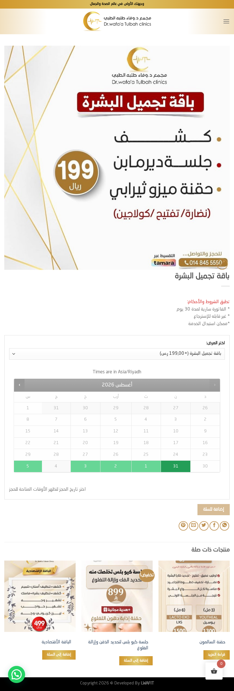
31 (175, 466)
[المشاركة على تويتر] (204, 526)
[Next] (4, 618)
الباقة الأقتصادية (56, 642)
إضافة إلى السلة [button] (136, 660)
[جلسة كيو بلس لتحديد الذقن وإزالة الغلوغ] (117, 596)
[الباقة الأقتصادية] (40, 596)
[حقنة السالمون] (194, 596)
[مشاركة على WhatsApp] (224, 526)
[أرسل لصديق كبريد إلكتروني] (193, 526)
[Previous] (229, 618)
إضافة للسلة (213, 509)
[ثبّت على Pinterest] (183, 526)
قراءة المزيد (216, 654)
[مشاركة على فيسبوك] (214, 526)
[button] (16, 674)
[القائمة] (226, 21)
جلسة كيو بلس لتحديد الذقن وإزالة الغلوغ (118, 645)
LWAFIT (147, 683)
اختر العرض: (215, 343)
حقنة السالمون (212, 642)
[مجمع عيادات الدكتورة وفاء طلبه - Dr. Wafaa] (117, 21)
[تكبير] (222, 264)
